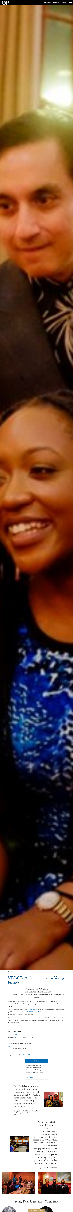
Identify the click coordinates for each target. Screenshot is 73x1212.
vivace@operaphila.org (26, 1055)
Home (9, 972)
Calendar (56, 2)
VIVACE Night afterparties (33, 1012)
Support (14, 972)
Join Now (36, 1061)
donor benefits (34, 1009)
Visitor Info (47, 2)
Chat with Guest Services (36, 1210)
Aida (9, 1046)
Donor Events (29, 1077)
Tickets (64, 2)
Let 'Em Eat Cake (12, 1041)
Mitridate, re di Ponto (13, 1035)
